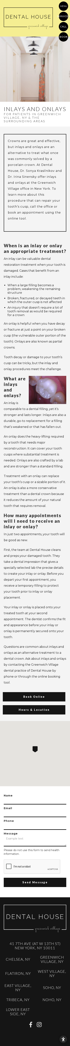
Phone (9, 821)
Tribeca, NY (17, 999)
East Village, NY (17, 987)
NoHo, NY (52, 999)
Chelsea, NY (18, 959)
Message (11, 833)
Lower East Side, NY (18, 1011)
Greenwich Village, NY (52, 959)
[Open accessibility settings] (63, 1039)
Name (8, 795)
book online (34, 696)
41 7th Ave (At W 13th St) (35, 945)
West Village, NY (52, 973)
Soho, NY (52, 987)
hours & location (34, 709)
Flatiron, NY (18, 973)
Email (8, 808)
